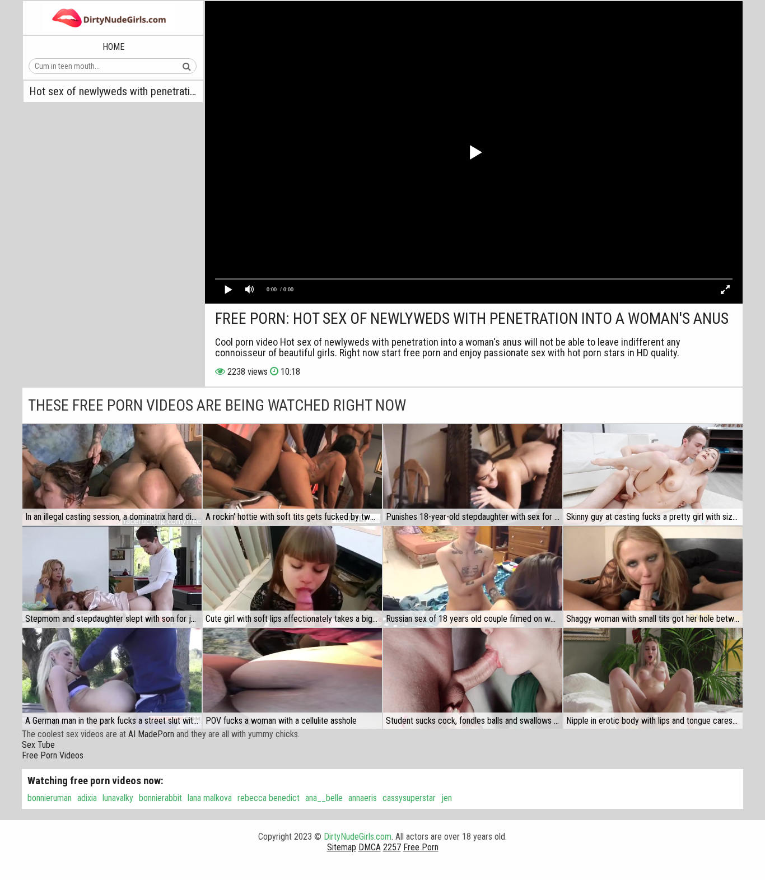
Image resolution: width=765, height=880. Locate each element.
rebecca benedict (268, 798)
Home (113, 46)
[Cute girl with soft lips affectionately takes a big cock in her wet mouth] (292, 576)
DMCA (369, 847)
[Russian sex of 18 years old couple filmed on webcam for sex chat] (472, 576)
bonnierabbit (160, 798)
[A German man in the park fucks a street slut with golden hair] (112, 678)
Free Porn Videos (52, 755)
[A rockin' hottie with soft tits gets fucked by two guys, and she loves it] (292, 474)
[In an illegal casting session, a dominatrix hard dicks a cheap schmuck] (112, 474)
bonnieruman (49, 798)
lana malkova (210, 798)
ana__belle (324, 798)
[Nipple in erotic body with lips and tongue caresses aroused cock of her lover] (653, 678)
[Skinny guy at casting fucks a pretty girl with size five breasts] (653, 474)
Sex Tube (38, 744)
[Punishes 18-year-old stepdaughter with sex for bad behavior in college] (472, 474)
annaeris (362, 798)
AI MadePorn (151, 734)
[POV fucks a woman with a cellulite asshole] (292, 678)
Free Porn (421, 847)
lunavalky (117, 798)
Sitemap (341, 847)
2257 (392, 847)
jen (446, 798)
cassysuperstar (409, 798)
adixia (87, 798)
